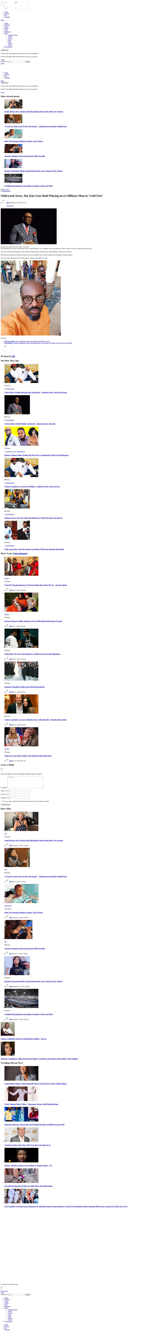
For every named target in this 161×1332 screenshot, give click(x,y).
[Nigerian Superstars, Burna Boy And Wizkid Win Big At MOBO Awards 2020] (82, 1114)
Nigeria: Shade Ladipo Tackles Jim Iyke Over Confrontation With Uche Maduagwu (36, 455)
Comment (4, 787)
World (10, 37)
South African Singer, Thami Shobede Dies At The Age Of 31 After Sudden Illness (35, 1084)
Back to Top (4, 1291)
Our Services (8, 47)
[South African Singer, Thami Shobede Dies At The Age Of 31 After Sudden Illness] (82, 1073)
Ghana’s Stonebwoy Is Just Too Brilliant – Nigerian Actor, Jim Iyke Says (32, 486)
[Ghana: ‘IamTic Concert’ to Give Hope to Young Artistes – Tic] (82, 1155)
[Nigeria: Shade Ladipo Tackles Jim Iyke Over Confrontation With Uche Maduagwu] (82, 436)
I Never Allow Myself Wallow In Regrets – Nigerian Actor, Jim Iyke (30, 424)
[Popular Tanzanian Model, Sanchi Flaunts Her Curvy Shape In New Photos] (82, 163)
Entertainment (10, 389)
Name (3, 791)
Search (28, 61)
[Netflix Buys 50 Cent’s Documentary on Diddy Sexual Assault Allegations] (82, 638)
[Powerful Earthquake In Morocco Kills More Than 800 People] (82, 1175)
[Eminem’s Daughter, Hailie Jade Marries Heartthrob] (82, 671)
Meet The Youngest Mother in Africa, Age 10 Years (23, 141)
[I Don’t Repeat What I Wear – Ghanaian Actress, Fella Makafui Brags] (82, 1093)
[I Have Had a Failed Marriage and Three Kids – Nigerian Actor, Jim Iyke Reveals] (82, 373)
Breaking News (12, 35)
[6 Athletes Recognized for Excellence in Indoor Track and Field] (82, 178)
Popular (6, 13)
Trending (7, 17)
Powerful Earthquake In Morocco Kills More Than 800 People (28, 1186)
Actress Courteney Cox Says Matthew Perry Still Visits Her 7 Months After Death (35, 720)
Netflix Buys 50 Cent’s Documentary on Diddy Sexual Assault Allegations (32, 654)
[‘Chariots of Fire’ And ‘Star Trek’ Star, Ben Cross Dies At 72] (82, 1134)
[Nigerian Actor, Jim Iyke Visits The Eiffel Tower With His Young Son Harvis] (82, 499)
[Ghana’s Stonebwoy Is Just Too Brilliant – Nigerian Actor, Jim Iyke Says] (82, 467)
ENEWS (7, 25)
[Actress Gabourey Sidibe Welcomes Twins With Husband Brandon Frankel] (82, 602)
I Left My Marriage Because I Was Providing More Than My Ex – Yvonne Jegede (35, 585)
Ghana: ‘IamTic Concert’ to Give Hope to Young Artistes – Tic (28, 1165)
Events (10, 38)
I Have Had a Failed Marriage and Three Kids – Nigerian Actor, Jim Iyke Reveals (35, 392)
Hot (5, 15)
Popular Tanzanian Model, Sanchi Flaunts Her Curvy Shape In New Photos (33, 171)
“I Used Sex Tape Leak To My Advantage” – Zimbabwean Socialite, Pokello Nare (35, 126)
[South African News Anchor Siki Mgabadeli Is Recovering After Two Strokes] (82, 104)
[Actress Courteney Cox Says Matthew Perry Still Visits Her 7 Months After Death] (82, 704)
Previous (3, 189)
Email (3, 794)
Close (2, 1293)
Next (7, 189)
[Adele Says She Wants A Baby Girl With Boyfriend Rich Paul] (82, 737)
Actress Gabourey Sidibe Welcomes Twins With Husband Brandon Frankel (33, 621)
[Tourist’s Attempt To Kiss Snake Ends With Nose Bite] (82, 148)
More (6, 33)
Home (6, 23)
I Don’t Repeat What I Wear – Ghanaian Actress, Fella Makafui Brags (31, 1104)
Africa (6, 27)
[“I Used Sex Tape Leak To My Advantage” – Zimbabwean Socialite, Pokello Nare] (82, 119)
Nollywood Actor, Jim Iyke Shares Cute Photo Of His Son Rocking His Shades (34, 549)
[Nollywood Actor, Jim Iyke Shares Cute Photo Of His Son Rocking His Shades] (82, 530)
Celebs (6, 28)
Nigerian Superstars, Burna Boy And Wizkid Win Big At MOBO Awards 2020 (34, 1125)
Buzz (9, 40)
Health (10, 43)
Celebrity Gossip (11, 451)
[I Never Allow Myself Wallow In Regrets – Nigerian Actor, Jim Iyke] (82, 405)
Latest (6, 12)
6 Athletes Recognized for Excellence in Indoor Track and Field (28, 186)
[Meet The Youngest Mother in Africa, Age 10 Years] (82, 134)
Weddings (7, 32)
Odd (9, 42)
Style (5, 30)
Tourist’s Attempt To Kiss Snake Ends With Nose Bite (24, 156)
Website (3, 798)
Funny (10, 45)
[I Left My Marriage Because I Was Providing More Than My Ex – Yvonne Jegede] (82, 566)
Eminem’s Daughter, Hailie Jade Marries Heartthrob (24, 687)
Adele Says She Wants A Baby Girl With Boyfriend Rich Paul (27, 756)
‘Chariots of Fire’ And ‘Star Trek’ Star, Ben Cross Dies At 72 (27, 1145)
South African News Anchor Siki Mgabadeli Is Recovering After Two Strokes (33, 112)
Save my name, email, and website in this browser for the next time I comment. (26, 801)
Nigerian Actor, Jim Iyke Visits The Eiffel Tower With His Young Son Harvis (33, 518)
